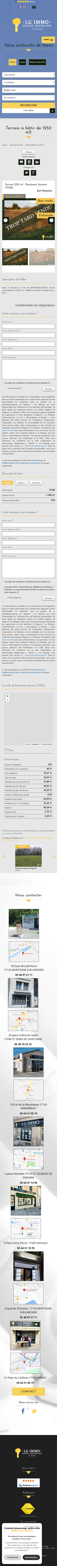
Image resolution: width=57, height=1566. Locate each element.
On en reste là (30, 1526)
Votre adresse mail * (11, 331)
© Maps (35, 744)
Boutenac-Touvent (16, 145)
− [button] (7, 700)
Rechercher (28, 105)
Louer (22, 62)
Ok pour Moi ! (31, 1557)
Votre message (8, 357)
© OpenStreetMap (46, 744)
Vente (12, 62)
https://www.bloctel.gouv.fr (36, 446)
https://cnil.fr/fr (8, 430)
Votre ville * (7, 348)
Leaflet (27, 744)
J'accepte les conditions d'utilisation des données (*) (27, 383)
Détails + (21, 483)
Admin (47, 1548)
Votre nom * (7, 322)
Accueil (4, 145)
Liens (42, 1548)
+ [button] (7, 696)
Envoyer (48, 389)
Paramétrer (12, 1557)
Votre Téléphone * (10, 340)
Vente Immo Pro (37, 62)
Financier (36, 483)
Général (7, 483)
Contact (28, 1391)
